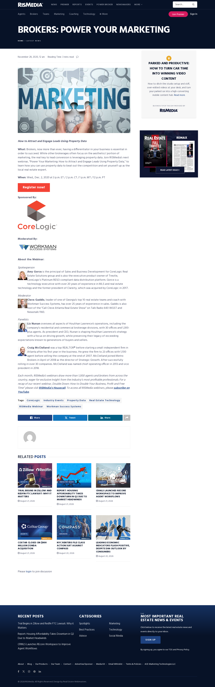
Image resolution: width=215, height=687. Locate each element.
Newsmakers (123, 4)
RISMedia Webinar (31, 407)
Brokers (34, 14)
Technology (89, 14)
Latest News (33, 41)
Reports (77, 4)
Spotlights (84, 624)
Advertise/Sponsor (84, 664)
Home (21, 41)
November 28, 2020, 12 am (31, 57)
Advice (83, 636)
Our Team (55, 664)
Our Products (41, 664)
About (21, 664)
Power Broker (105, 4)
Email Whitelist (115, 664)
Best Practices (87, 630)
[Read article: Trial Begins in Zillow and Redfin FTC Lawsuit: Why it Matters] (35, 475)
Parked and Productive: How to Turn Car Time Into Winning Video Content (169, 71)
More (137, 4)
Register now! (34, 187)
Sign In (193, 14)
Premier (65, 4)
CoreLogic (33, 400)
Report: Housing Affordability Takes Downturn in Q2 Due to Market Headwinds (72, 495)
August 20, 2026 (66, 553)
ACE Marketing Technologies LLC (160, 664)
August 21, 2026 (27, 501)
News (54, 4)
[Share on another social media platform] (126, 418)
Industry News (66, 482)
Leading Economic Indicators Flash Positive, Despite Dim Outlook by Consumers (113, 547)
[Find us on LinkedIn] (40, 671)
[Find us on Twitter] (23, 671)
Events (89, 4)
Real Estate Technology (104, 400)
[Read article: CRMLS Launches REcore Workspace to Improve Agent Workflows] (113, 475)
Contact (67, 664)
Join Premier (178, 14)
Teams (46, 14)
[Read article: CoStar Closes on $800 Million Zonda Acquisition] (35, 527)
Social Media (116, 636)
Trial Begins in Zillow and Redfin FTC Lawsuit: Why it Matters (35, 494)
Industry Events (54, 400)
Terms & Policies (133, 664)
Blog (29, 664)
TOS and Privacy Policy (179, 649)
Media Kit (100, 664)
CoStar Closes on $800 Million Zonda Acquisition (32, 546)
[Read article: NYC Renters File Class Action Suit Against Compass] (74, 527)
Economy (103, 534)
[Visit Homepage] (32, 4)
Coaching (73, 14)
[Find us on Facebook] (18, 671)
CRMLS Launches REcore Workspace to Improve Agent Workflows (111, 494)
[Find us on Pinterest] (34, 671)
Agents (21, 14)
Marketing (59, 14)
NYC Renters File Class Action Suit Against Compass (71, 546)
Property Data (76, 400)
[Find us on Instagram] (29, 671)
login (28, 572)
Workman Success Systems (64, 407)
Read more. (179, 95)
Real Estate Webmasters (74, 682)
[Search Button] (194, 4)
